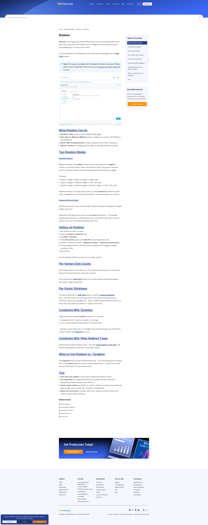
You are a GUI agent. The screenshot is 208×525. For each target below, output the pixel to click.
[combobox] (103, 17)
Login (139, 4)
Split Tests (77, 279)
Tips (62, 373)
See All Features (92, 452)
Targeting (79, 332)
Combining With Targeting (76, 310)
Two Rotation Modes (72, 152)
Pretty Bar (113, 345)
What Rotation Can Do (73, 130)
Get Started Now (73, 452)
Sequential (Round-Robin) (68, 200)
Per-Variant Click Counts (75, 263)
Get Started (147, 4)
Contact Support (137, 104)
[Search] (200, 18)
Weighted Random (66, 158)
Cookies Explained (107, 295)
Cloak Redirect (102, 345)
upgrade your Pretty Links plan (109, 67)
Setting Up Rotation (71, 227)
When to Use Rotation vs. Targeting (82, 354)
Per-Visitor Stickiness (73, 288)
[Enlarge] (120, 78)
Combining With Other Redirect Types (83, 338)
